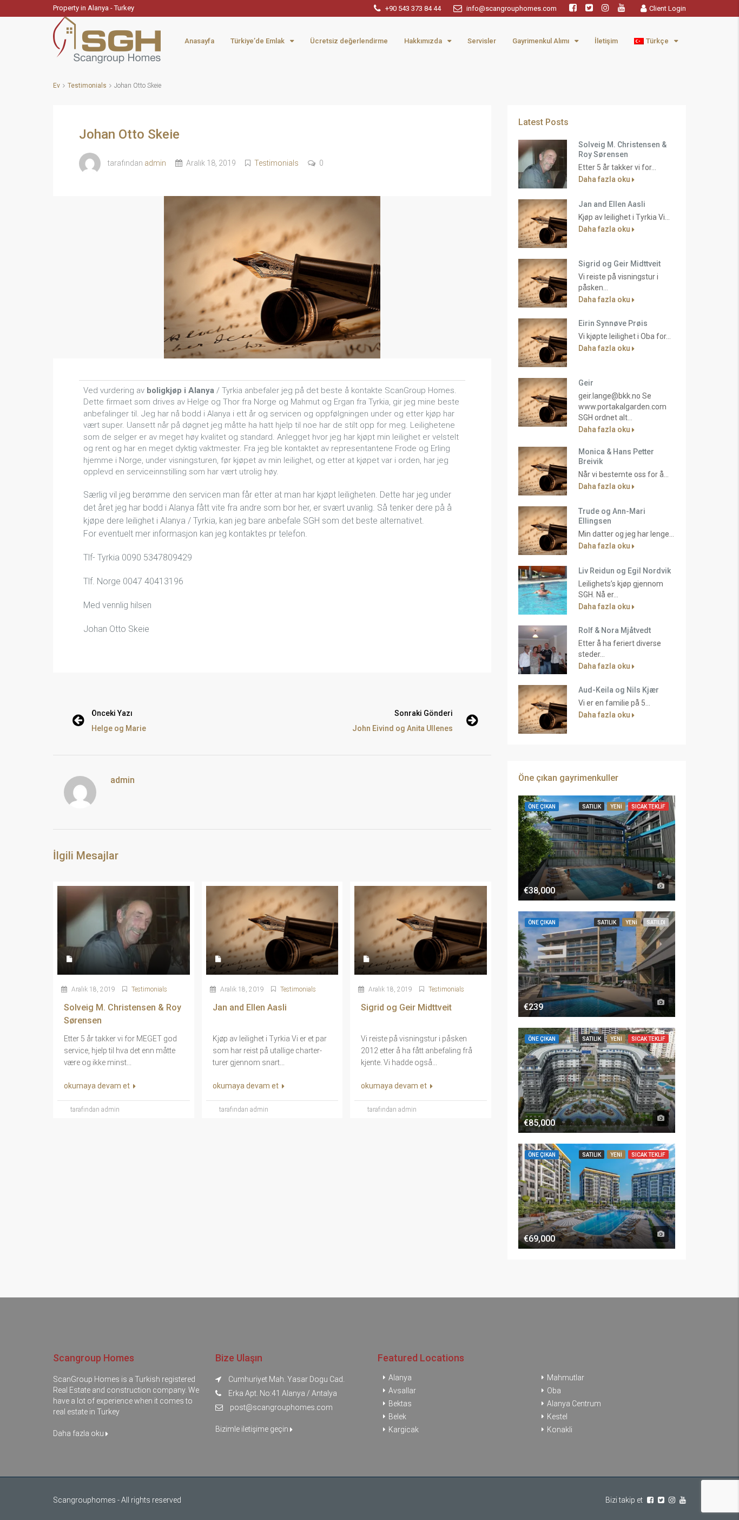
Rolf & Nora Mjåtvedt (614, 630)
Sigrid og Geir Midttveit (619, 263)
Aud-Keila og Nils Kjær (618, 690)
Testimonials (87, 85)
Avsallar (402, 1390)
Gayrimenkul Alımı (540, 41)
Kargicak (403, 1429)
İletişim (606, 41)
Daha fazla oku (605, 179)
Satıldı (655, 922)
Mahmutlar (565, 1377)
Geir (585, 383)
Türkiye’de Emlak (257, 41)
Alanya (400, 1377)
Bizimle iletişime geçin (252, 1429)
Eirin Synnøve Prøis (613, 323)
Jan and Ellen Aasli (611, 204)
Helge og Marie (118, 728)
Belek (397, 1416)
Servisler (481, 41)
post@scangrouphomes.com (281, 1407)
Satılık (591, 807)
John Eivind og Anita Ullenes (402, 728)
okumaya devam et (97, 1085)
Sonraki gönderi (423, 713)
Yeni (616, 807)
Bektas (400, 1403)
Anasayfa (199, 41)
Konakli (559, 1429)
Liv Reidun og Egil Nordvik (624, 570)
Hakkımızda (423, 41)
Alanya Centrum (574, 1403)
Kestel (557, 1416)
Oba (554, 1390)
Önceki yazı (112, 713)
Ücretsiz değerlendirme (349, 41)
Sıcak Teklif (648, 807)
